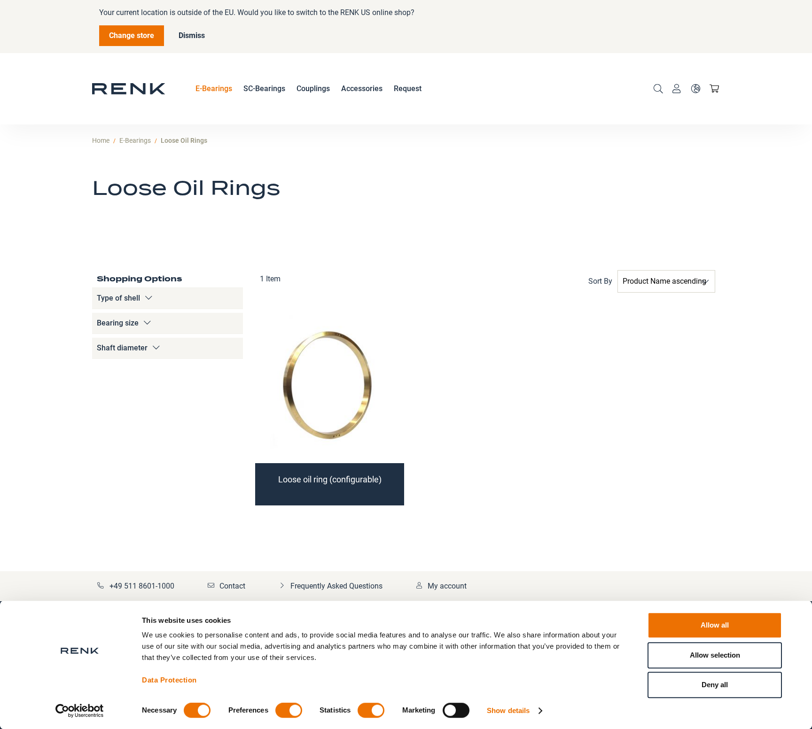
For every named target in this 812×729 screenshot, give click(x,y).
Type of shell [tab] (118, 298)
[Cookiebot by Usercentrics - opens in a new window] (80, 711)
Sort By (600, 281)
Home (100, 140)
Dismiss (192, 35)
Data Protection (169, 680)
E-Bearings (135, 140)
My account (447, 586)
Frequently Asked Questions (336, 586)
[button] (695, 88)
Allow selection (715, 655)
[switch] (288, 711)
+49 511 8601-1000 (141, 586)
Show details (508, 710)
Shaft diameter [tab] (122, 347)
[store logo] (128, 88)
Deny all (715, 685)
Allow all (715, 625)
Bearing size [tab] (118, 322)
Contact (232, 586)
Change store (131, 35)
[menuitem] (214, 89)
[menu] (308, 89)
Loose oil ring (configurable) (330, 479)
